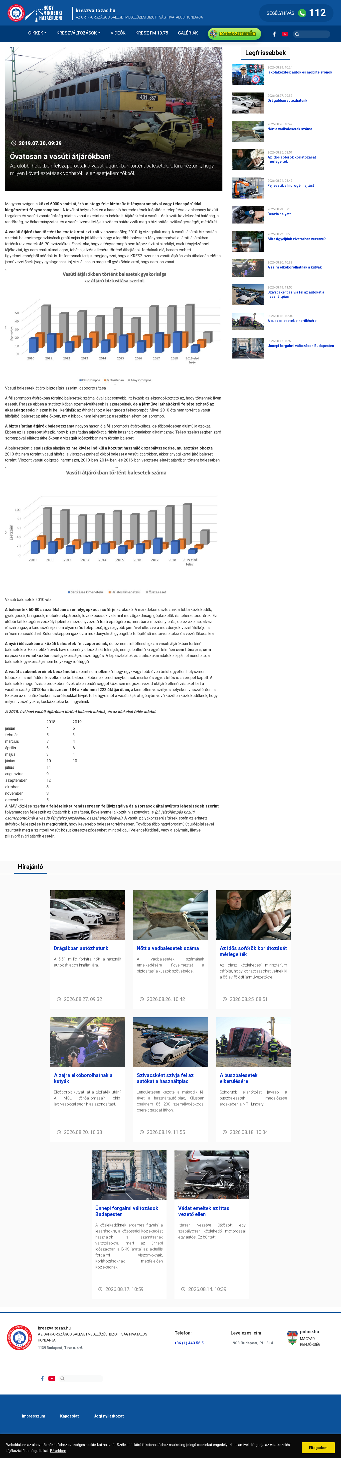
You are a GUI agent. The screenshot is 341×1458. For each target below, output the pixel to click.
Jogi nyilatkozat (109, 1416)
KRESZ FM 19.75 (152, 33)
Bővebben (58, 1451)
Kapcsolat (69, 1416)
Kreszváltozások (77, 33)
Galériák (188, 33)
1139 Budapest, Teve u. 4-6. (60, 1348)
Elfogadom (318, 1448)
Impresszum (33, 1416)
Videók (118, 33)
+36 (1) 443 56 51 (190, 1343)
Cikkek (35, 33)
